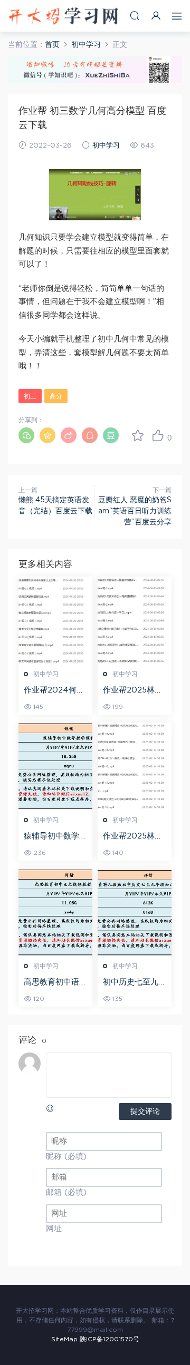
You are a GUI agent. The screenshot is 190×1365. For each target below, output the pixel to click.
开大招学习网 (63, 16)
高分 (56, 396)
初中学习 (106, 145)
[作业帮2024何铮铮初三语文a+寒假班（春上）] (55, 620)
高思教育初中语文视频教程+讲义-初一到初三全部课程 (55, 983)
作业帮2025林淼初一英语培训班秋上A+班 (134, 691)
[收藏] (138, 435)
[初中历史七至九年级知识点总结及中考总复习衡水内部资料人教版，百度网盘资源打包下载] (135, 912)
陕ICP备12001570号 (109, 1339)
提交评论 (145, 1111)
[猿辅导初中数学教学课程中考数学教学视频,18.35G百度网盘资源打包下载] (55, 766)
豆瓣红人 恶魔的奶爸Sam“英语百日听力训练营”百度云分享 (135, 511)
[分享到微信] (26, 435)
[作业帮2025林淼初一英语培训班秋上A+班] (135, 620)
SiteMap (64, 1339)
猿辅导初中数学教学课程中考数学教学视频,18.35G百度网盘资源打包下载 (55, 837)
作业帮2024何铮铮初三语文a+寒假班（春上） (54, 691)
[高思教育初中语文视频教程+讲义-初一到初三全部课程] (55, 912)
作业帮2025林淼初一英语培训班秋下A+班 (134, 837)
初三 (30, 396)
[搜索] (134, 15)
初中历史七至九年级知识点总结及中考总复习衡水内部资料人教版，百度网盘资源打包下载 (134, 983)
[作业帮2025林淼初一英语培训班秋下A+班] (135, 766)
